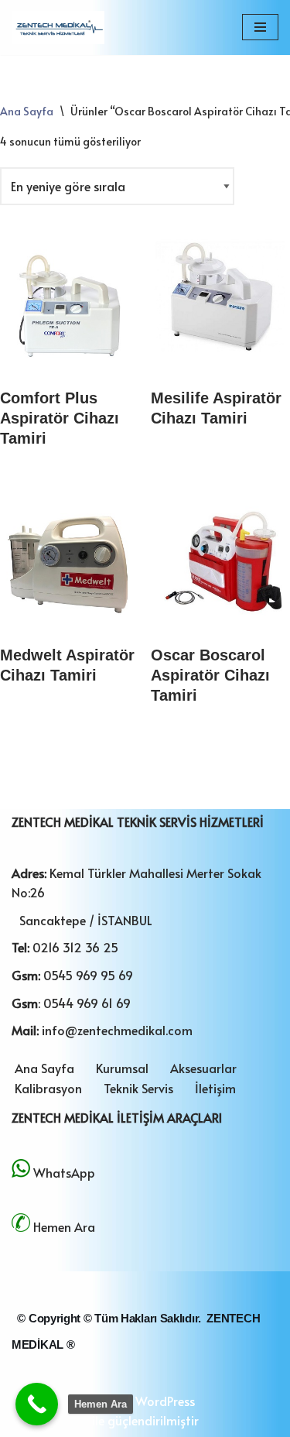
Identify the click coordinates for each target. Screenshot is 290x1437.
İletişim (215, 1087)
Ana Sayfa (26, 111)
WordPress (165, 1400)
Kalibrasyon (48, 1087)
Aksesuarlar (203, 1067)
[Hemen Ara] (36, 1404)
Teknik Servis (138, 1087)
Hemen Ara (64, 1226)
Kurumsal (122, 1067)
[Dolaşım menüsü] (260, 27)
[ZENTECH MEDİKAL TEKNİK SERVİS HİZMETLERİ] (58, 27)
